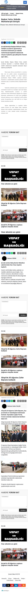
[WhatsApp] (12, 43)
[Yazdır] (18, 43)
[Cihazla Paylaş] (14, 43)
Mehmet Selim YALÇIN (13, 406)
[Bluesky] (7, 43)
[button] (21, 43)
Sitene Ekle (18, 580)
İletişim (23, 578)
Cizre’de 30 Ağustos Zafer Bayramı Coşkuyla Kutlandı (15, 7)
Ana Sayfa (5, 13)
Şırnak (12, 13)
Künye (10, 578)
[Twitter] (5, 43)
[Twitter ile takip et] (8, 585)
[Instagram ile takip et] (25, 258)
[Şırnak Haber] (5, 2)
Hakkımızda (16, 578)
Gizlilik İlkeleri (10, 580)
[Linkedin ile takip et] (16, 585)
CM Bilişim (6, 590)
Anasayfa (4, 578)
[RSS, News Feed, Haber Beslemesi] (24, 585)
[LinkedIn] (9, 43)
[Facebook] (2, 43)
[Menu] (25, 2)
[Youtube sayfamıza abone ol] (12, 585)
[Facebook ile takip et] (23, 258)
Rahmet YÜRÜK (11, 258)
